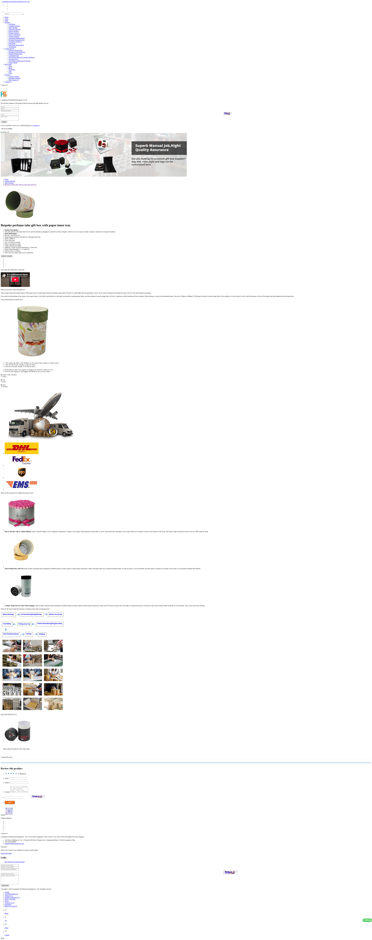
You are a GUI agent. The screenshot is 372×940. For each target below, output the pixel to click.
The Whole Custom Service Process (20, 61)
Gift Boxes (12, 24)
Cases (6, 19)
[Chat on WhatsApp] (367, 920)
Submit (10, 802)
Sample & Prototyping (15, 54)
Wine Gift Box (13, 28)
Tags (10, 71)
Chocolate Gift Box (15, 29)
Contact (7, 935)
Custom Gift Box (14, 36)
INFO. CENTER (10, 899)
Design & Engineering (15, 50)
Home (6, 17)
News (10, 66)
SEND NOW (5, 885)
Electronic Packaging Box (17, 40)
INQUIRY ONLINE (7, 256)
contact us (36, 125)
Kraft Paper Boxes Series (16, 45)
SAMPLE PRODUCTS (12, 897)
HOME (7, 892)
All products (12, 47)
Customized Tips (14, 55)
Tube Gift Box (9, 183)
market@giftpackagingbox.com (14, 843)
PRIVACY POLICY (11, 906)
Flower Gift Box (14, 31)
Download (12, 69)
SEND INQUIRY (6, 853)
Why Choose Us (14, 80)
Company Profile (14, 76)
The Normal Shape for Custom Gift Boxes (21, 57)
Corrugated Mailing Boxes (17, 38)
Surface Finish (13, 62)
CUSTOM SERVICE (11, 894)
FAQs (10, 73)
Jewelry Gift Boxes (14, 34)
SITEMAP (8, 904)
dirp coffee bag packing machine (15, 862)
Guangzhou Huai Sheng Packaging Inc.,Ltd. (16, 1)
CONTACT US (10, 903)
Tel (6, 920)
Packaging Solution (14, 78)
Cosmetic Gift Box (14, 26)
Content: (7, 792)
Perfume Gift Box (14, 33)
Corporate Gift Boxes (15, 41)
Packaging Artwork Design (17, 52)
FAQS (7, 901)
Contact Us (8, 82)
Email (6, 928)
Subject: (7, 782)
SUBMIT (4, 122)
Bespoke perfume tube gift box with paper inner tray (21, 184)
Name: (7, 778)
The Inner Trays (13, 59)
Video (6, 21)
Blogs (10, 68)
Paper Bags (12, 43)
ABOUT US (9, 896)
